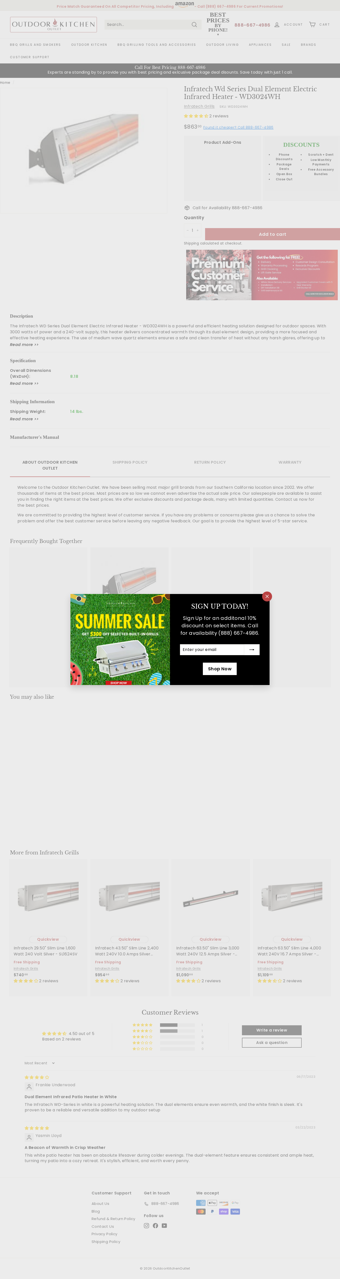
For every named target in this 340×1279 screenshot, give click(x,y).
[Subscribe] (252, 649)
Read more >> (24, 344)
